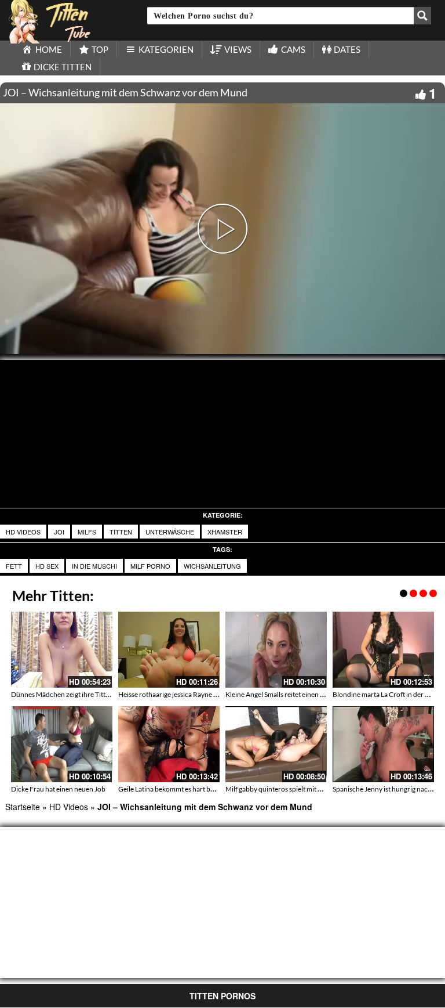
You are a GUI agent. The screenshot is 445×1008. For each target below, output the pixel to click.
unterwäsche (169, 531)
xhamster (224, 531)
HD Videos (23, 531)
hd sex (47, 565)
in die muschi (94, 565)
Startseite (22, 806)
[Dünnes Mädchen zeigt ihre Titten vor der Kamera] (61, 650)
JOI (59, 531)
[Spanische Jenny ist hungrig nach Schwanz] (383, 744)
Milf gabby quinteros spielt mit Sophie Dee (288, 789)
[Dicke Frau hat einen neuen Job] (61, 744)
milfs (87, 531)
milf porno (150, 565)
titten (121, 531)
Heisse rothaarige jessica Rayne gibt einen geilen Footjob (202, 694)
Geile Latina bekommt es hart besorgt (173, 789)
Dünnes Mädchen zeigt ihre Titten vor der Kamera (86, 694)
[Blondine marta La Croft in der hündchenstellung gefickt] (383, 650)
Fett (14, 565)
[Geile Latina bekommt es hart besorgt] (169, 744)
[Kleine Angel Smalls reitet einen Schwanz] (276, 650)
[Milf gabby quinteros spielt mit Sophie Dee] (276, 744)
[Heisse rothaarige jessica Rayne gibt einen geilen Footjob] (169, 650)
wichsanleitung (212, 565)
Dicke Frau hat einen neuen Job (58, 789)
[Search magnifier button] (422, 15)
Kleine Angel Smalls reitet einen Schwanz (286, 694)
